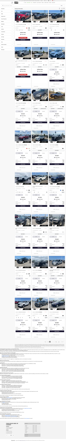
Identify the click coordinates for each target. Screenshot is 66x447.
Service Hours (26, 434)
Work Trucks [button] (28, 2)
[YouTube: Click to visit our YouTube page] (11, 435)
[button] (30, 16)
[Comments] (28, 30)
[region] (57, 77)
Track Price (23, 34)
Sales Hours (26, 423)
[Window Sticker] (29, 30)
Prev (48, 341)
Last (59, 341)
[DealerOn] (13, 440)
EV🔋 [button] (31, 2)
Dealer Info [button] (53, 2)
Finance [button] (50, 2)
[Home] (24, 2)
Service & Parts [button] (46, 2)
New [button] (25, 2)
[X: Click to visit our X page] (9, 435)
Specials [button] (43, 2)
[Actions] (29, 24)
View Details (23, 39)
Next (56, 341)
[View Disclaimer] (22, 30)
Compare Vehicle (19, 44)
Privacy (25, 440)
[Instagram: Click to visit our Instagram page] (13, 435)
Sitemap (23, 440)
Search (61, 5)
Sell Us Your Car (39, 2)
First (45, 341)
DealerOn (21, 440)
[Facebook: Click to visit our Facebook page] (7, 435)
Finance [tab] (60, 69)
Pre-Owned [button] (34, 2)
